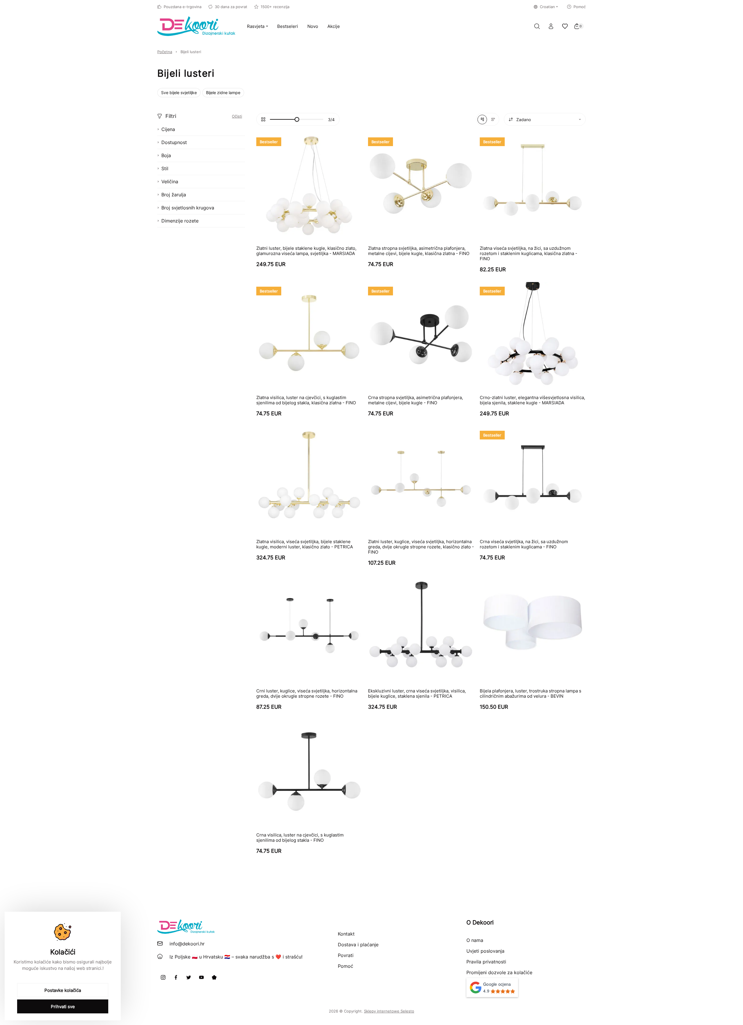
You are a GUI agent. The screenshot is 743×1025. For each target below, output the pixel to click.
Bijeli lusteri (191, 51)
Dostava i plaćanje (358, 944)
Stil (164, 168)
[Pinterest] (214, 977)
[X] (188, 977)
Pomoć (580, 6)
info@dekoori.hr (187, 944)
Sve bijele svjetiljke (179, 92)
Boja (166, 155)
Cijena (168, 129)
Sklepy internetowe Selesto (389, 1011)
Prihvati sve (63, 1006)
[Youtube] (201, 977)
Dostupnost (174, 142)
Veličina (169, 181)
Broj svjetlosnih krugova (187, 208)
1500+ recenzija (275, 6)
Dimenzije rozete (180, 221)
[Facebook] (176, 977)
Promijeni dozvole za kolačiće (499, 972)
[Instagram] (163, 977)
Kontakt (346, 934)
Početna (164, 51)
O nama (474, 940)
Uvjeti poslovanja (485, 951)
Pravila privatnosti (486, 962)
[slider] (297, 119)
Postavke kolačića (62, 990)
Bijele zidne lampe (223, 92)
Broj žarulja (173, 195)
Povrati (346, 955)
